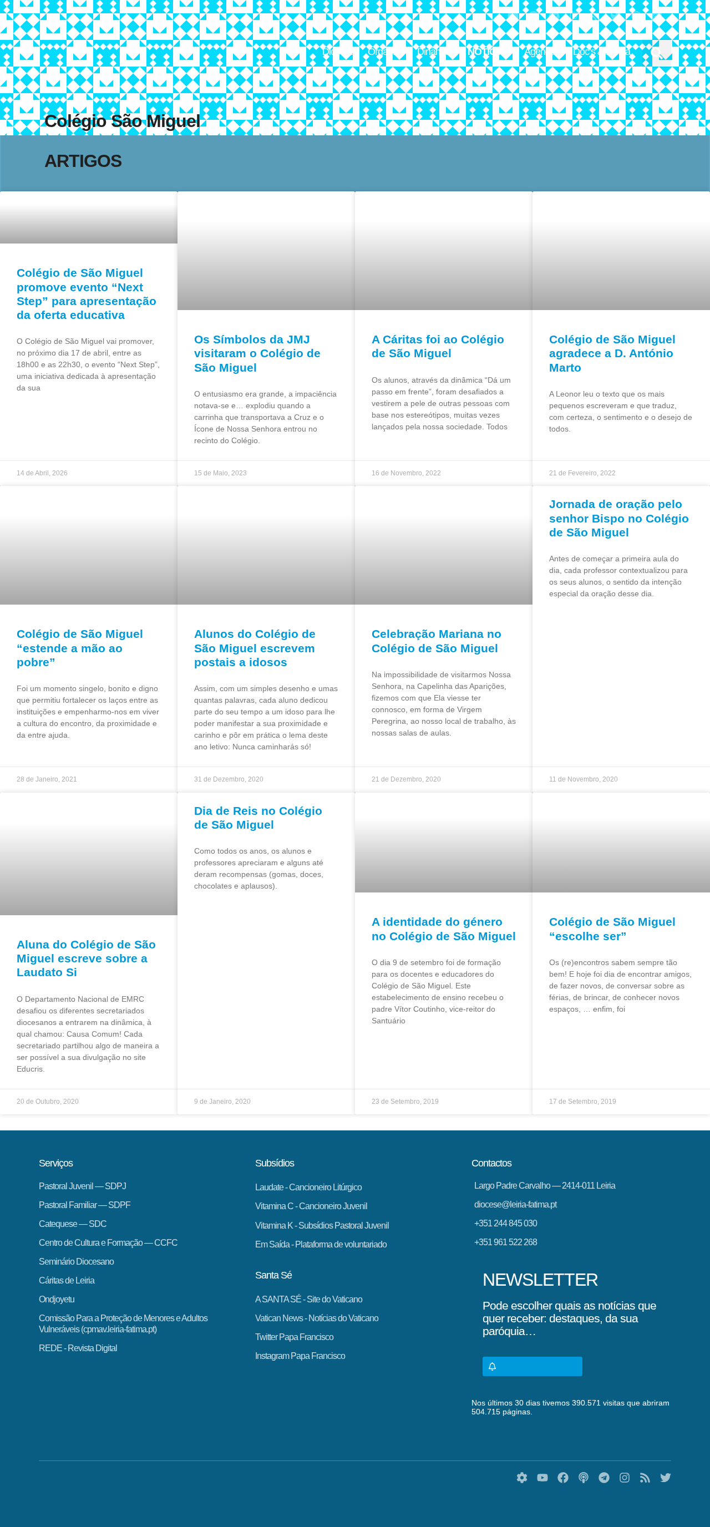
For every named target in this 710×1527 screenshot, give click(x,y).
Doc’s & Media (601, 51)
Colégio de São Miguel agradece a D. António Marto (612, 353)
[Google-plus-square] (656, 16)
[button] (656, 53)
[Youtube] (513, 16)
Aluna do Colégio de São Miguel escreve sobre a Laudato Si (86, 958)
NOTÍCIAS (489, 51)
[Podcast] (636, 16)
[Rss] (595, 16)
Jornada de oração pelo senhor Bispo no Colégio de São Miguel (619, 518)
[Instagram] (574, 16)
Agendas (542, 51)
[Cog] (522, 1477)
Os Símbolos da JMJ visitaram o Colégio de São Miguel (257, 353)
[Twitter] (615, 16)
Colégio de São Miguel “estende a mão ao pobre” (80, 647)
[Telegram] (554, 16)
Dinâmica (435, 51)
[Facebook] (533, 16)
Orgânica (386, 51)
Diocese (338, 51)
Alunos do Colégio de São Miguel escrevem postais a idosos (255, 647)
